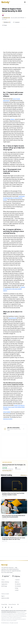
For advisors (18, 584)
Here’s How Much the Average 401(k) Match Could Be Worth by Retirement (13, 516)
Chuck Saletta (7, 412)
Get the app (4, 586)
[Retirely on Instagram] (8, 607)
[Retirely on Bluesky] (5, 607)
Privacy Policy (4, 604)
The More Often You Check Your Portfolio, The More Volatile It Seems (13, 493)
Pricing (16, 588)
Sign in (2, 596)
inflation (12, 119)
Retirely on (7, 22)
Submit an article (5, 598)
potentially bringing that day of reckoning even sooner (14, 197)
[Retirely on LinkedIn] (11, 607)
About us (17, 582)
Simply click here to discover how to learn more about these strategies (14, 407)
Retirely (5, 2)
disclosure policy (7, 419)
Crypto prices (4, 584)
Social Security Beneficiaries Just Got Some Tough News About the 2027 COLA (13, 538)
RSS (18, 604)
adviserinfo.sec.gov (5, 619)
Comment (17, 22)
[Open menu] (24, 2)
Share (5, 25)
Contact (16, 590)
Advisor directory (5, 582)
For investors (18, 586)
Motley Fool (7, 17)
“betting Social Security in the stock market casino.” (14, 288)
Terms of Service (12, 604)
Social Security (12, 318)
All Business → (24, 475)
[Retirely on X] (2, 607)
